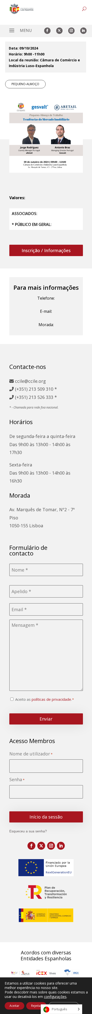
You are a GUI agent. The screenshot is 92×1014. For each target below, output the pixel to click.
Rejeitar (36, 1006)
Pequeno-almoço (25, 84)
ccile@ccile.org (30, 381)
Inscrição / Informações (46, 250)
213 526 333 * (43, 397)
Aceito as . (43, 699)
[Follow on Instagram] (71, 30)
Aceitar (14, 1006)
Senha (17, 779)
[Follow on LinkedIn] (83, 30)
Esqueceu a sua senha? (28, 831)
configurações (55, 996)
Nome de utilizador (31, 754)
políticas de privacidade (51, 699)
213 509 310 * (43, 389)
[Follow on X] (59, 30)
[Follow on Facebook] (47, 30)
